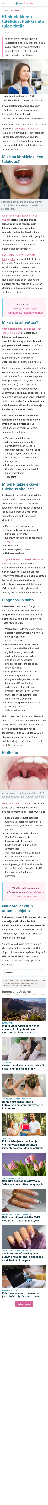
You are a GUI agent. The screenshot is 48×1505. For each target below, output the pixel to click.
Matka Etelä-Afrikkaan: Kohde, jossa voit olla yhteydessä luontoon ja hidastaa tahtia (21, 1029)
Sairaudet (15, 10)
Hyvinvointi (7, 1063)
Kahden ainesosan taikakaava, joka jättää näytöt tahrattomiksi (21, 1295)
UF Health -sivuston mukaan (17, 803)
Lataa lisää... (24, 1304)
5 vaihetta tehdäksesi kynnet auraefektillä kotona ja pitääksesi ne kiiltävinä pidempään (23, 1257)
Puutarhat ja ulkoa (11, 1178)
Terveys (5, 10)
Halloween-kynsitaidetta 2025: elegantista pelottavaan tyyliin (21, 1219)
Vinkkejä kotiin (9, 1290)
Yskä (7, 541)
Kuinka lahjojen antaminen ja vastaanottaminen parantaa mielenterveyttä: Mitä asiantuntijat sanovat (23, 1145)
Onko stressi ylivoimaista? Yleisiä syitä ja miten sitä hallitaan (23, 1067)
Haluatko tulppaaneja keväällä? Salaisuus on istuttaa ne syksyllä (22, 1182)
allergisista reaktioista (26, 128)
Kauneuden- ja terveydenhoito (16, 1099)
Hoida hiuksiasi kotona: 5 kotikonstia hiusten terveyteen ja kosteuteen (22, 1105)
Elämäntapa (7, 1023)
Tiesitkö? (6, 1138)
